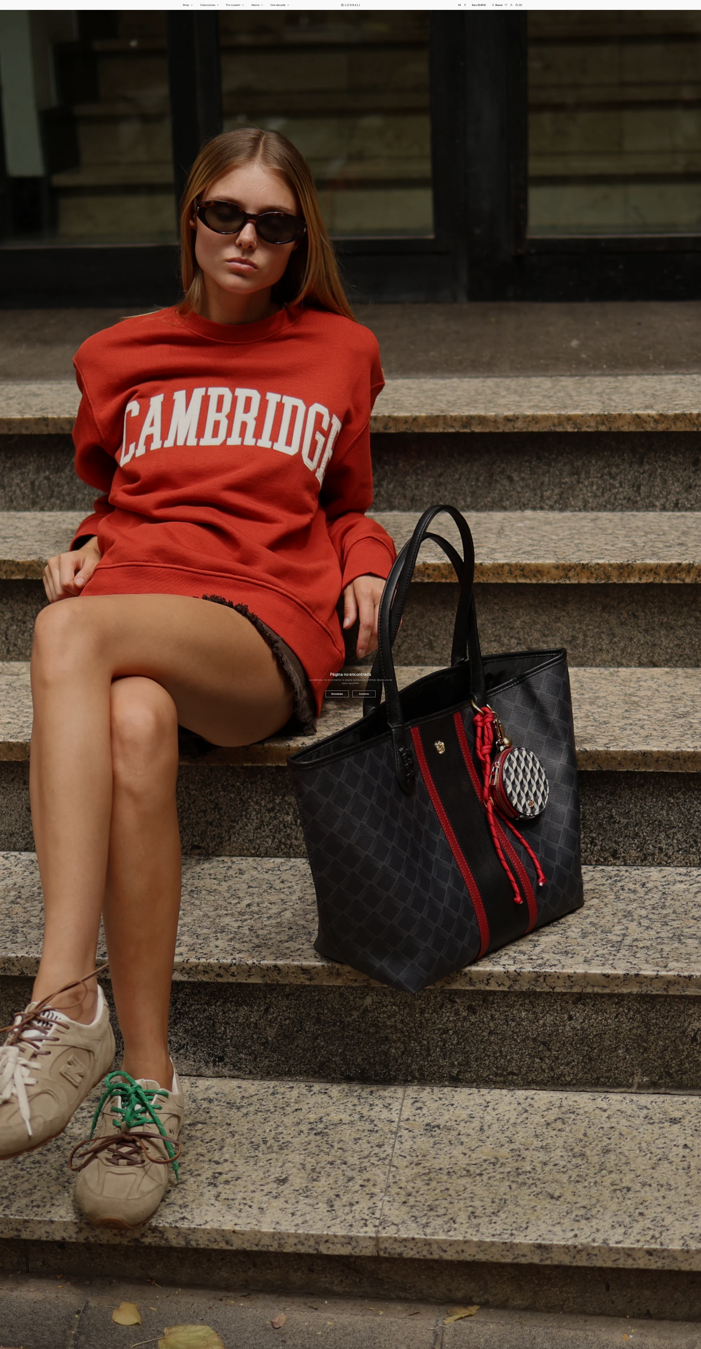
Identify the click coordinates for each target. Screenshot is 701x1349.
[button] (479, 5)
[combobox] (462, 5)
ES (459, 4)
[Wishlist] (506, 5)
